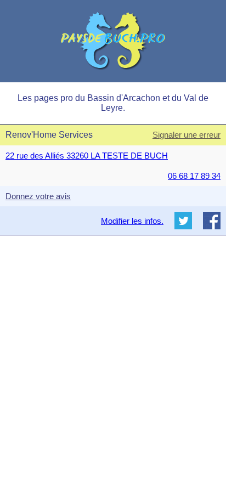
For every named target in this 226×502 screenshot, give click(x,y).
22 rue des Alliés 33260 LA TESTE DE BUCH (86, 155)
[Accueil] (113, 41)
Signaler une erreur (186, 134)
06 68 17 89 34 (194, 176)
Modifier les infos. (132, 220)
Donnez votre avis (38, 196)
